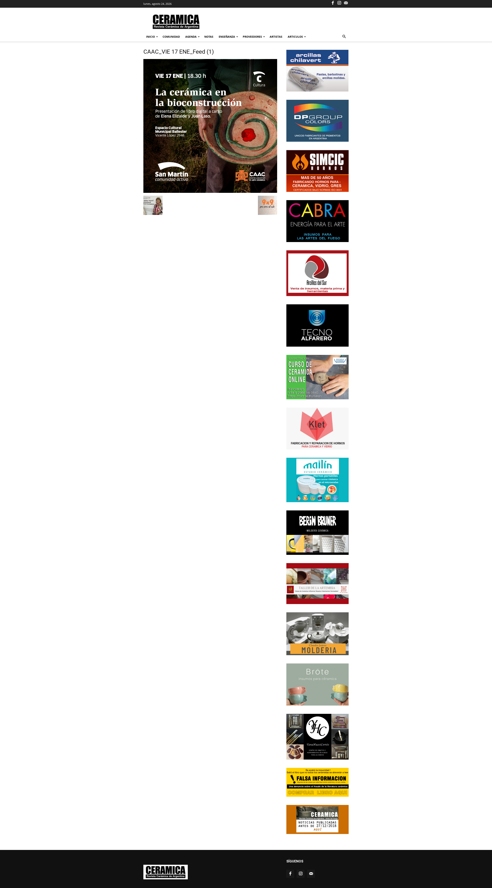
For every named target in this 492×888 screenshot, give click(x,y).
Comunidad (171, 36)
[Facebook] (333, 2)
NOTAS (208, 36)
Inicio (150, 36)
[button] (344, 37)
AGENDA (191, 36)
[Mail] (346, 2)
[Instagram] (339, 2)
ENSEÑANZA (227, 36)
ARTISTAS (276, 36)
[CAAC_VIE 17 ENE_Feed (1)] (210, 191)
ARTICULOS (295, 36)
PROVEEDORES (252, 36)
